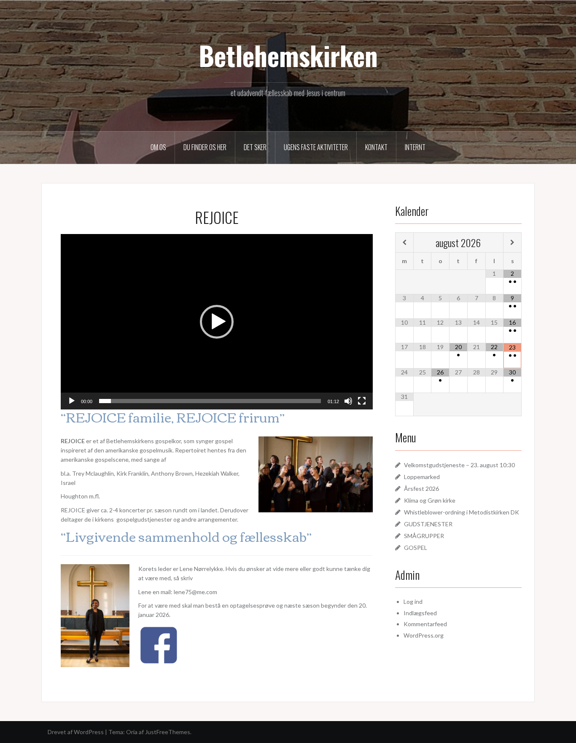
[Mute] (348, 401)
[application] (217, 321)
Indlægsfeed (420, 612)
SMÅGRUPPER (424, 535)
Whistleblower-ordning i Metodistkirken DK (461, 512)
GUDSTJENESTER (428, 524)
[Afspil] (71, 401)
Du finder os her (204, 147)
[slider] (210, 401)
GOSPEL (415, 547)
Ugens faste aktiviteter (316, 147)
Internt (415, 147)
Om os (158, 147)
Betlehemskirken (288, 55)
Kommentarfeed (425, 623)
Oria (131, 731)
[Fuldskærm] (362, 401)
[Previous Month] (404, 242)
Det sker (255, 147)
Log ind (413, 601)
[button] (217, 322)
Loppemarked (422, 476)
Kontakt (376, 147)
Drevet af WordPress (76, 731)
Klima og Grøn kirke (429, 500)
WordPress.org (424, 635)
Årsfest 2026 (421, 488)
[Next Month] (512, 242)
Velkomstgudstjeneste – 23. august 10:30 (459, 464)
